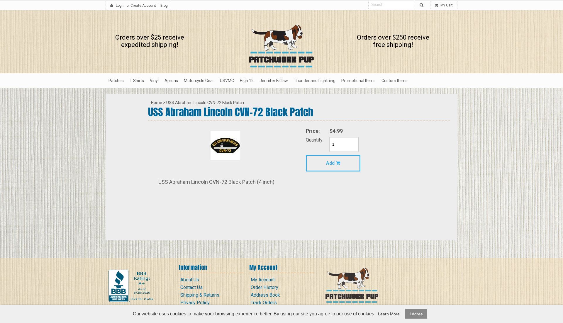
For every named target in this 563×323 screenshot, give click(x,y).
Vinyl (154, 80)
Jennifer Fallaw (274, 80)
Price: (313, 131)
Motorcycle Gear (199, 80)
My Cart (446, 5)
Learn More (389, 314)
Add (331, 163)
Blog (164, 6)
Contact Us (191, 287)
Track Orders (264, 302)
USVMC (227, 80)
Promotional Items (358, 80)
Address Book (265, 295)
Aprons (171, 80)
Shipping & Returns (199, 295)
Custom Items (394, 80)
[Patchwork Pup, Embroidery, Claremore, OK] (131, 286)
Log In (121, 6)
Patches (116, 80)
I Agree (416, 314)
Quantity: (314, 140)
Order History (264, 287)
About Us (189, 280)
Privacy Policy (195, 302)
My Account (263, 280)
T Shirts (137, 80)
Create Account (143, 6)
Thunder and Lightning (314, 80)
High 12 (247, 80)
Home (156, 102)
